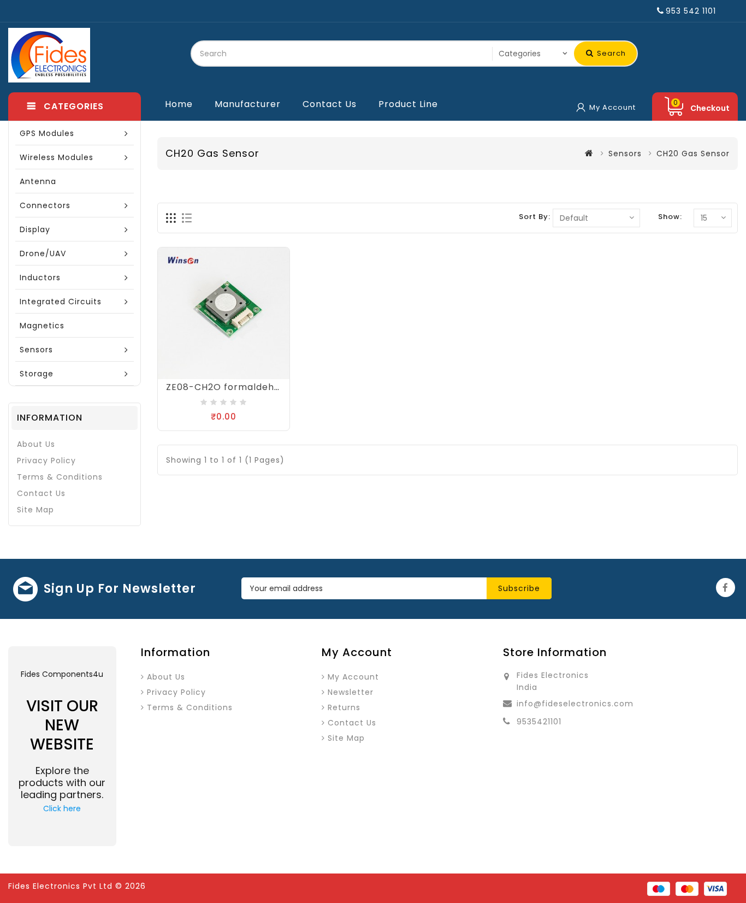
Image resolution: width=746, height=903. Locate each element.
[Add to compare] (224, 374)
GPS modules (47, 133)
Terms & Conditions (60, 476)
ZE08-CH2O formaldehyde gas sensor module (275, 387)
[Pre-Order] (201, 374)
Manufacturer (248, 104)
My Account (353, 676)
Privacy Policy (46, 460)
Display (35, 229)
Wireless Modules (56, 157)
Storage (37, 373)
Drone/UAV (43, 253)
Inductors (40, 277)
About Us (36, 444)
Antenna (38, 181)
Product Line (408, 104)
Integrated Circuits (61, 301)
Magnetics (42, 325)
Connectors (45, 205)
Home (179, 104)
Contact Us (330, 104)
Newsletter (351, 692)
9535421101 (539, 721)
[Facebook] (725, 587)
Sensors (36, 349)
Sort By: (534, 216)
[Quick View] (246, 374)
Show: (670, 216)
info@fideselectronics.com (575, 703)
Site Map (35, 509)
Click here (62, 808)
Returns (344, 707)
